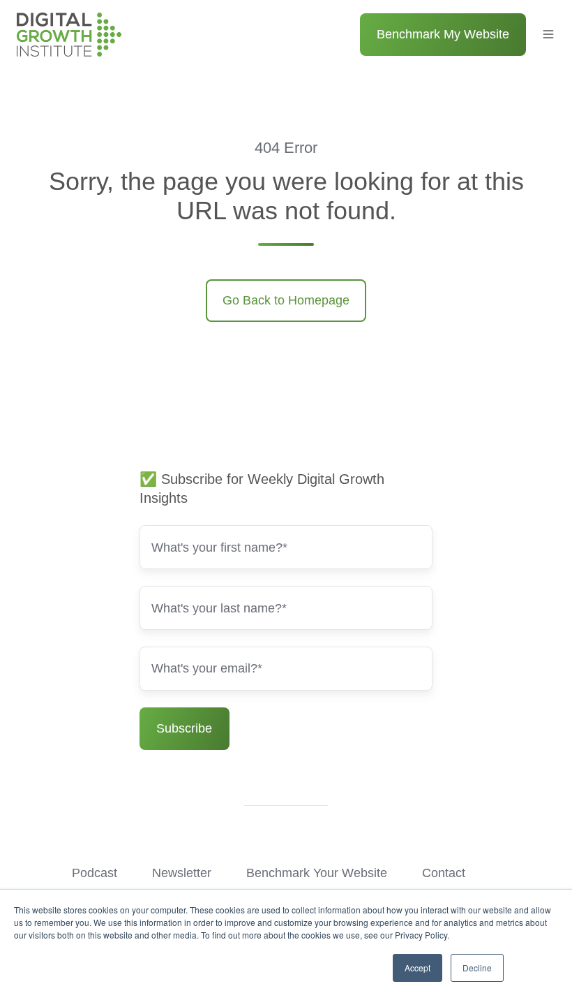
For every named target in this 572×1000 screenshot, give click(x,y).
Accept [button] (417, 967)
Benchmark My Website (443, 34)
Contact (443, 873)
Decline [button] (477, 967)
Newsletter (181, 873)
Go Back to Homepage (286, 300)
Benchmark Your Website (316, 873)
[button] (548, 34)
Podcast (94, 873)
